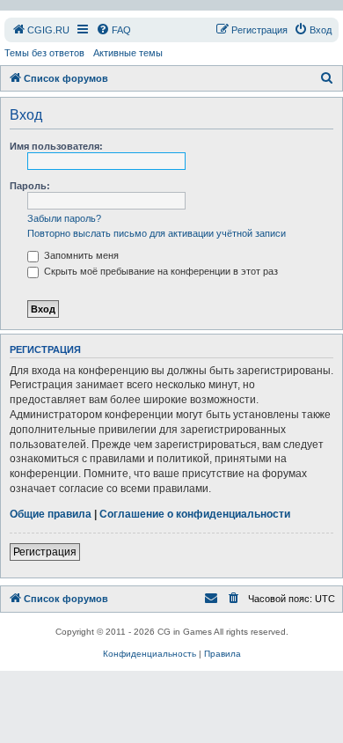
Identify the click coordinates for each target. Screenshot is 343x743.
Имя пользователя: (56, 146)
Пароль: (30, 185)
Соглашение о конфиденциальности (194, 514)
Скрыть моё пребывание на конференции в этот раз (159, 271)
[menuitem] (40, 29)
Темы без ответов (44, 53)
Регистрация (45, 552)
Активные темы (128, 53)
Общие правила (50, 514)
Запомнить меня (80, 255)
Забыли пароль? (64, 218)
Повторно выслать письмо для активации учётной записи (156, 233)
